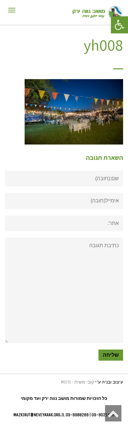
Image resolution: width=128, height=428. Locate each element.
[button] (119, 24)
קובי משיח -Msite (77, 382)
